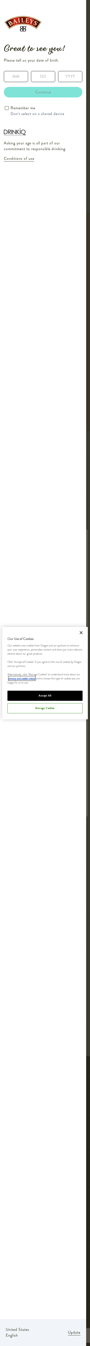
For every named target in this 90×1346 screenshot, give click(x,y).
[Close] (81, 632)
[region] (45, 673)
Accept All (45, 695)
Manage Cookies (45, 708)
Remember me (23, 108)
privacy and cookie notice (22, 678)
